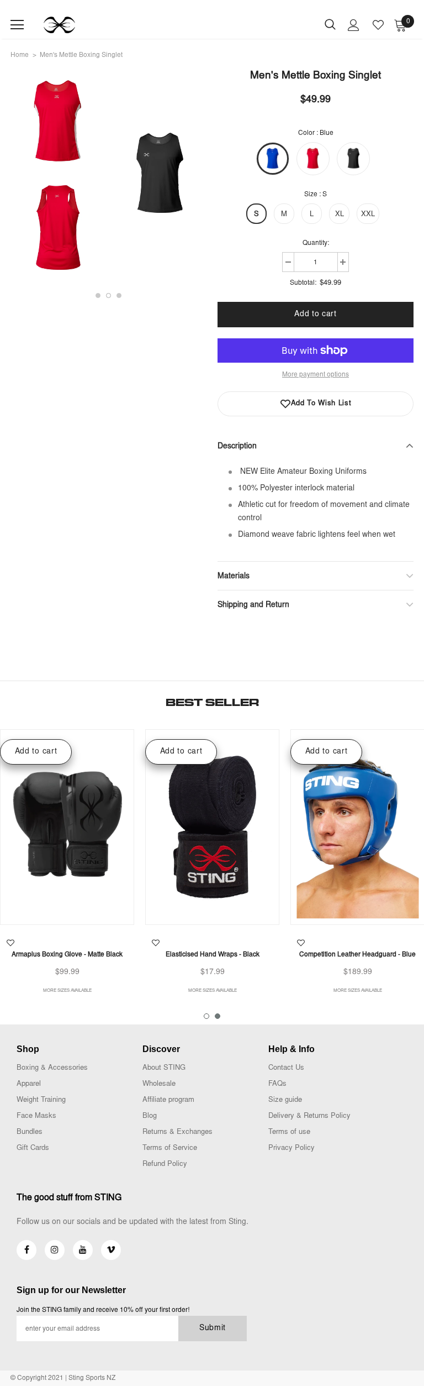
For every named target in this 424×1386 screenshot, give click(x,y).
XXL (368, 214)
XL (339, 214)
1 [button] (98, 295)
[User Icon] (353, 25)
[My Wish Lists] (378, 24)
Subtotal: (303, 283)
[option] (143, 176)
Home (19, 55)
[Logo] (59, 25)
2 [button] (108, 295)
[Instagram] (55, 1250)
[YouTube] (83, 1250)
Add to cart (36, 752)
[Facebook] (26, 1250)
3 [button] (118, 295)
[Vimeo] (111, 1250)
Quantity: (316, 243)
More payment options (315, 375)
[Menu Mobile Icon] (17, 25)
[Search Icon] (330, 24)
